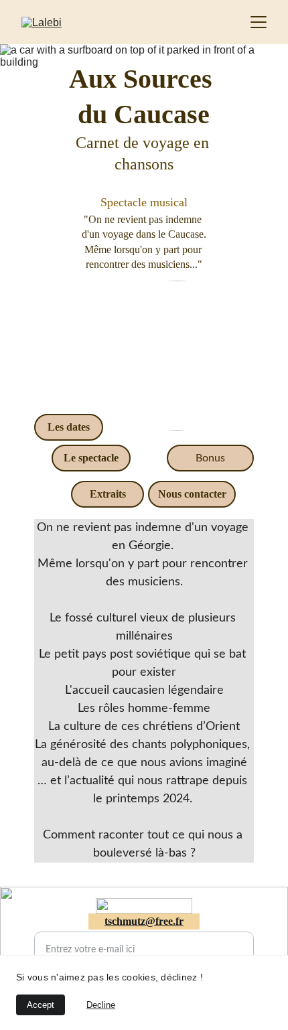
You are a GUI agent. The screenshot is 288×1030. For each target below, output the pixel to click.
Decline (100, 1005)
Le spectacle (91, 457)
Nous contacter (192, 494)
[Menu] (258, 22)
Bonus (210, 458)
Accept (40, 1005)
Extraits (108, 494)
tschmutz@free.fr (144, 921)
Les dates (69, 427)
